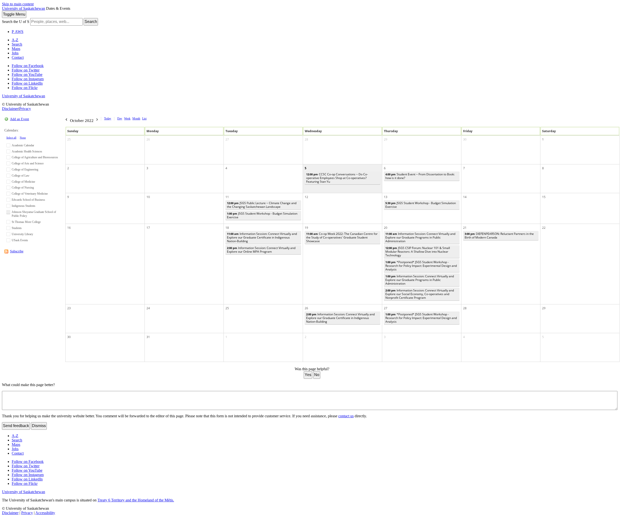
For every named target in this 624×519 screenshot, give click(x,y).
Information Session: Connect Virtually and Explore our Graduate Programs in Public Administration (420, 237)
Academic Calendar (23, 145)
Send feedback (16, 426)
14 (465, 197)
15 (544, 197)
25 (69, 139)
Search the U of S (15, 22)
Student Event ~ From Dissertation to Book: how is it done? (420, 176)
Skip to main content (18, 4)
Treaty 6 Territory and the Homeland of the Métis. (136, 500)
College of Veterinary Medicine (30, 193)
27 (227, 139)
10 (148, 197)
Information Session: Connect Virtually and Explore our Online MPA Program (261, 250)
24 (148, 308)
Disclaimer (10, 109)
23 (69, 308)
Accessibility (45, 513)
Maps (16, 49)
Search (91, 22)
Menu (14, 14)
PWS (17, 32)
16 (69, 228)
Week (127, 118)
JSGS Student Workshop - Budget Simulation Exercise (262, 215)
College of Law (20, 175)
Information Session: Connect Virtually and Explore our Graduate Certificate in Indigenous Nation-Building (262, 237)
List (144, 118)
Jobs (15, 53)
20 (385, 228)
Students (17, 228)
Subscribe (16, 251)
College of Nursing (23, 187)
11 (227, 197)
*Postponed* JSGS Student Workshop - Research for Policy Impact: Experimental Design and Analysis (421, 265)
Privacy (25, 109)
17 (148, 228)
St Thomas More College (26, 222)
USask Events (20, 240)
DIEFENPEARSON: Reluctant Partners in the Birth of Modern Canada (499, 236)
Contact (18, 57)
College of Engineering (25, 169)
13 (385, 197)
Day (119, 118)
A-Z (15, 40)
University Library (22, 234)
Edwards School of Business (28, 199)
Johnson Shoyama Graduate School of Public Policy (34, 214)
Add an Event (19, 119)
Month (136, 118)
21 (465, 228)
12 (306, 197)
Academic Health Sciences (27, 151)
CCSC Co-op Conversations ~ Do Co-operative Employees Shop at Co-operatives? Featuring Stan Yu (337, 178)
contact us (346, 416)
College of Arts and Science (28, 163)
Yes (308, 375)
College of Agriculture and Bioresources (35, 157)
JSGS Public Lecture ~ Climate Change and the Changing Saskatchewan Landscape (261, 205)
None (23, 137)
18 (227, 228)
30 (465, 139)
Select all (11, 137)
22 (544, 228)
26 (148, 139)
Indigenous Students (23, 206)
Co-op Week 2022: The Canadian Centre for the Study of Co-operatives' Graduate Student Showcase (342, 237)
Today (107, 118)
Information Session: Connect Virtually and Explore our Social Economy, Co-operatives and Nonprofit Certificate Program (419, 294)
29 (385, 139)
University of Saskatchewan (23, 8)
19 (306, 228)
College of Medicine (23, 181)
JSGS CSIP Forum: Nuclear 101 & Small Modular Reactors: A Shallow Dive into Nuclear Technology (417, 251)
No (316, 375)
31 (148, 337)
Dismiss (39, 426)
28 (306, 139)
